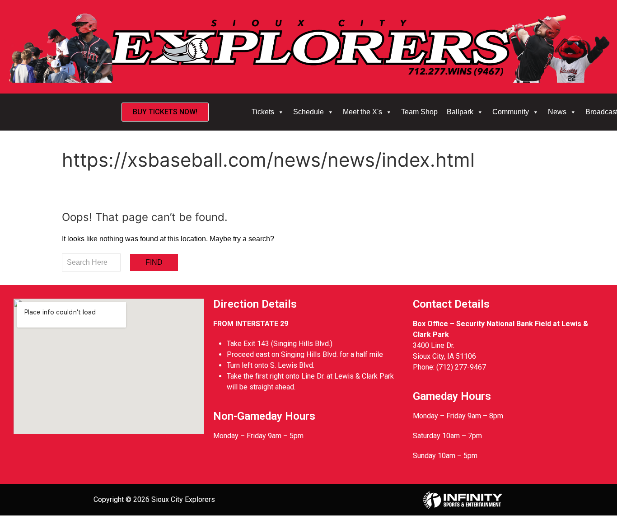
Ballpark (460, 112)
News (557, 112)
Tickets (263, 112)
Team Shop (419, 112)
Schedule (308, 112)
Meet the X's (362, 112)
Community (510, 112)
